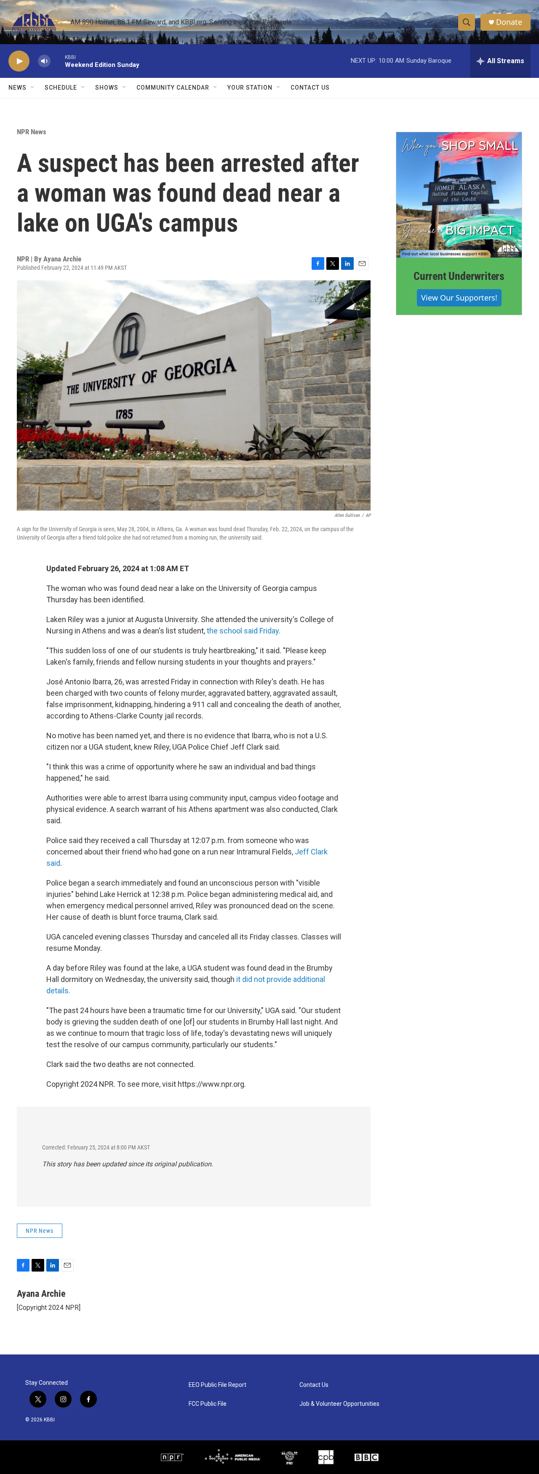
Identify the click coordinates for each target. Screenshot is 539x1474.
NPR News (31, 132)
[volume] (44, 61)
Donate (509, 22)
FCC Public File (208, 1404)
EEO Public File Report (217, 1385)
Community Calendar (172, 87)
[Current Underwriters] (459, 195)
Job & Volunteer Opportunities (339, 1404)
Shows (106, 87)
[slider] (57, 60)
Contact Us (310, 87)
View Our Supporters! (459, 298)
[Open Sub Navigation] (32, 87)
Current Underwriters (459, 276)
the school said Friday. (243, 630)
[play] (19, 61)
